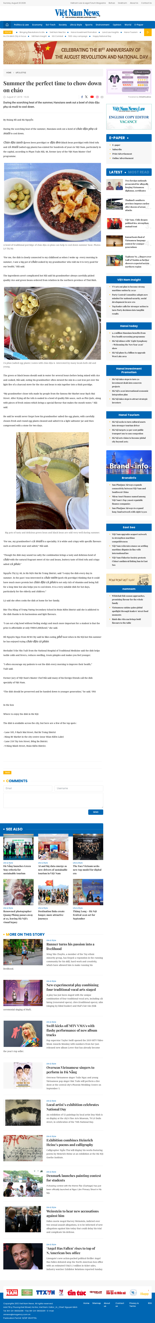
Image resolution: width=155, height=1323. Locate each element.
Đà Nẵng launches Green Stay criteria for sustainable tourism (17, 869)
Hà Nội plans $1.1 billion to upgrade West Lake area (128, 354)
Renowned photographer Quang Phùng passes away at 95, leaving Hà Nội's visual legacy (18, 917)
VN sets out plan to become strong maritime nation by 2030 (128, 288)
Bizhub (112, 3)
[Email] (102, 97)
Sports (88, 24)
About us (107, 1305)
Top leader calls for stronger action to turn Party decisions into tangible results (130, 310)
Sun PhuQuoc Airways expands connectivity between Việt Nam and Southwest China (129, 488)
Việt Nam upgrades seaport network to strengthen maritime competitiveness (129, 538)
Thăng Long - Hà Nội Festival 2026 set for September (85, 915)
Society (63, 24)
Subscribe (117, 149)
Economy (37, 24)
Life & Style (76, 24)
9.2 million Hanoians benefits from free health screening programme (129, 334)
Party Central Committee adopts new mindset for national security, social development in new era (130, 298)
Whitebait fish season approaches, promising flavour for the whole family (128, 599)
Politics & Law (21, 24)
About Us (134, 3)
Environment (102, 24)
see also (14, 829)
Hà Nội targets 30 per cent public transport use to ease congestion (127, 431)
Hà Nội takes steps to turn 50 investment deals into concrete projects (127, 383)
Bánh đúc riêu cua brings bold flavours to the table (126, 621)
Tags (7, 772)
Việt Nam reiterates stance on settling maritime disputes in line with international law (130, 549)
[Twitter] (86, 97)
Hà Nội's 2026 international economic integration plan (130, 392)
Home (8, 72)
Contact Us (146, 3)
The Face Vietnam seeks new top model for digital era (87, 869)
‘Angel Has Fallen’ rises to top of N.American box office (70, 1250)
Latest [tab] (115, 172)
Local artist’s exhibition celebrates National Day (72, 1106)
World (128, 24)
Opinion (117, 24)
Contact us (119, 1305)
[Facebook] (82, 97)
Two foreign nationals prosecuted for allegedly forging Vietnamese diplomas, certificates (136, 185)
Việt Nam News (77, 13)
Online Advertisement (123, 158)
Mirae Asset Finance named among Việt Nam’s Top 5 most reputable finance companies (129, 500)
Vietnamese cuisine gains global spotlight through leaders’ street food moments (130, 611)
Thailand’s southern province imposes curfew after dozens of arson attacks (137, 205)
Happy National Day (102, 36)
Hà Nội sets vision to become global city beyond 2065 (129, 439)
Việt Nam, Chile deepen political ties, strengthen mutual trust (137, 223)
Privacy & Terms (134, 1305)
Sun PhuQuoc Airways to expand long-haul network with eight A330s (129, 510)
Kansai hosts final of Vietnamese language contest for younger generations (135, 242)
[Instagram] (97, 97)
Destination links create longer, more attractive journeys (51, 915)
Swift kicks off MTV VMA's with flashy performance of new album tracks (71, 1030)
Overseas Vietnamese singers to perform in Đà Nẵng (70, 1069)
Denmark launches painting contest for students (73, 1177)
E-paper (117, 138)
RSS (150, 1303)
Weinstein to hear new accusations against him (72, 1213)
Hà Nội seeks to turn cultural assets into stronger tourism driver (128, 423)
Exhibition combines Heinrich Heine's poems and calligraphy (69, 1142)
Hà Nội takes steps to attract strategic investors (130, 400)
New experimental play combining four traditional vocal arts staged (72, 987)
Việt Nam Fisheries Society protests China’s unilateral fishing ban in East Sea (130, 561)
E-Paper (139, 24)
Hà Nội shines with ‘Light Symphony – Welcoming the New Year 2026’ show (129, 345)
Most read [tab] (138, 172)
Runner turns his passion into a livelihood (70, 946)
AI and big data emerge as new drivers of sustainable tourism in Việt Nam (52, 869)
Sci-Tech (50, 24)
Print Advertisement (122, 153)
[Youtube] (92, 97)
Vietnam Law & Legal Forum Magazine (88, 3)
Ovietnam (122, 3)
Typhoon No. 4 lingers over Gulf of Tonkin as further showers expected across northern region (138, 261)
